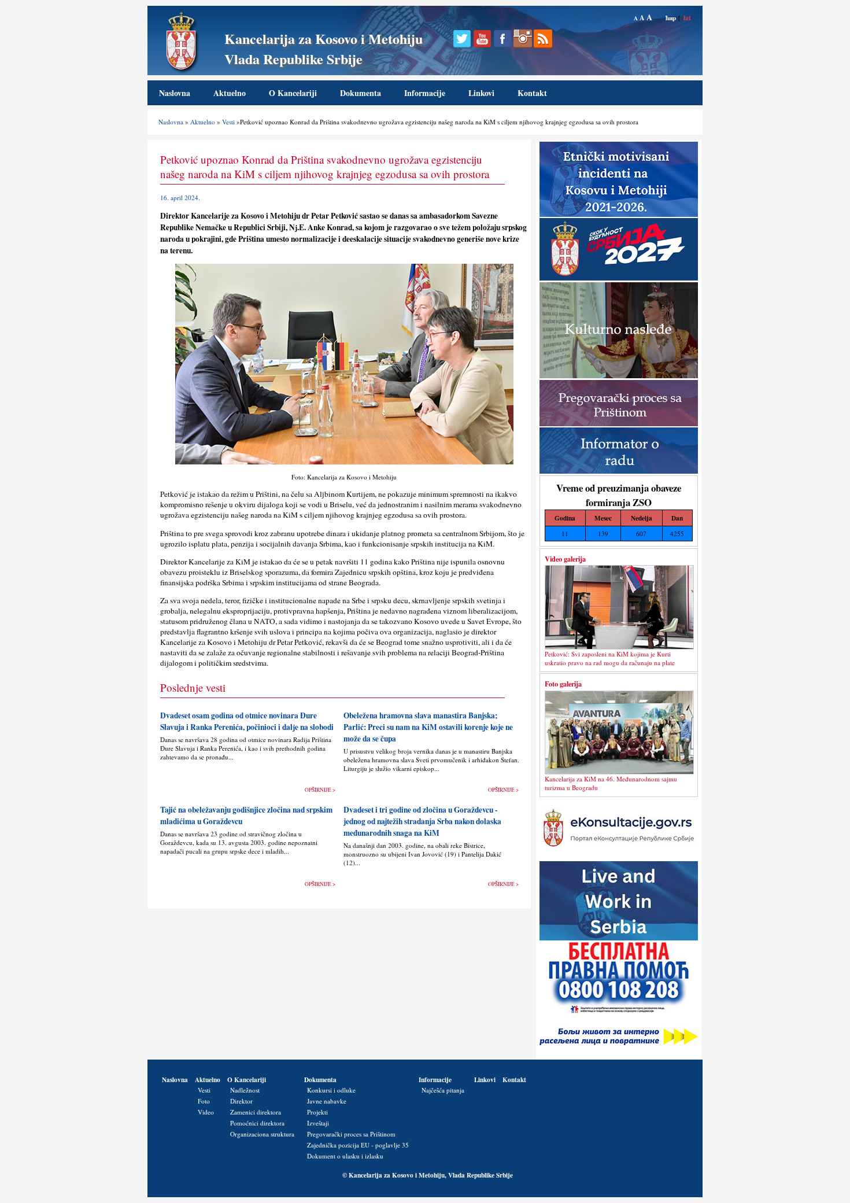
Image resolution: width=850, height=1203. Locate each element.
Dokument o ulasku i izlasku (345, 1156)
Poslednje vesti (193, 687)
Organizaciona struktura (262, 1134)
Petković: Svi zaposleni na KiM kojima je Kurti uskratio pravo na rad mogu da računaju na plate (610, 658)
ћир (671, 18)
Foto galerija (563, 683)
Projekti (317, 1112)
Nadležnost (245, 1090)
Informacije (424, 93)
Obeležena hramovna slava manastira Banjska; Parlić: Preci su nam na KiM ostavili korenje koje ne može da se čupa (428, 727)
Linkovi (481, 93)
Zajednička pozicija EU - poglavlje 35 (358, 1145)
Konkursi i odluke (331, 1090)
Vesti (228, 121)
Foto (204, 1101)
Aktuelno (229, 93)
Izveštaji (318, 1123)
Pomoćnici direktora (257, 1123)
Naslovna (174, 93)
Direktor (241, 1101)
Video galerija (565, 558)
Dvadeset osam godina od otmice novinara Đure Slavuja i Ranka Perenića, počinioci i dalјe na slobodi (247, 721)
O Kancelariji (293, 93)
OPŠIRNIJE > (320, 790)
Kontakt (532, 93)
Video (206, 1112)
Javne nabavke (326, 1101)
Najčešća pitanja (443, 1090)
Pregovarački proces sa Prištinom (351, 1134)
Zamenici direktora (255, 1112)
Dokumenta (360, 93)
